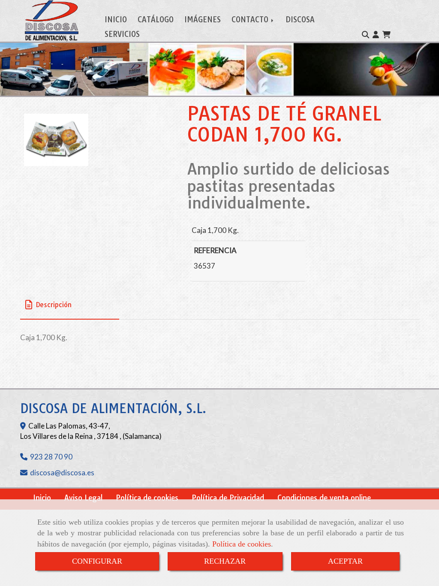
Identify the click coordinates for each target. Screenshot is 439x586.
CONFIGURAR (97, 561)
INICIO (116, 19)
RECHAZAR (225, 561)
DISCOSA (300, 19)
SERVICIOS (122, 34)
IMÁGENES (202, 19)
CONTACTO (251, 19)
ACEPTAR (345, 561)
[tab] (69, 305)
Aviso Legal (83, 497)
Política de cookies (241, 544)
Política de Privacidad (228, 497)
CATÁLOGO (156, 19)
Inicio (42, 497)
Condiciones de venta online (324, 497)
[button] (376, 35)
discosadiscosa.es (62, 472)
